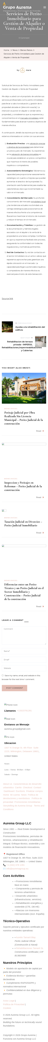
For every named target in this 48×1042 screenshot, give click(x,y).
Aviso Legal (9, 1001)
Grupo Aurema (17, 7)
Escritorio (21, 791)
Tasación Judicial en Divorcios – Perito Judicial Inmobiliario (23, 523)
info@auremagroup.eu (17, 868)
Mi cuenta (15, 795)
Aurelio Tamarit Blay (26, 937)
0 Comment (24, 37)
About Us (8, 784)
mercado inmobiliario (29, 118)
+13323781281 (24, 710)
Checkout (28, 787)
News (24, 795)
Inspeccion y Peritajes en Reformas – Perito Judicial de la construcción (23, 486)
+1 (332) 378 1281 (15, 865)
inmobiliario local (38, 202)
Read (38, 431)
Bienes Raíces (10, 409)
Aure (28, 70)
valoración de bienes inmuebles (25, 154)
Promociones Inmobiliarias (28, 802)
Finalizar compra (34, 791)
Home (6, 795)
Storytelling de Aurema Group (18, 805)
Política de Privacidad (13, 1004)
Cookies (7, 1008)
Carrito (19, 787)
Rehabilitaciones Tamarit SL (29, 948)
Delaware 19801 (31, 751)
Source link (7, 298)
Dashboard (10, 791)
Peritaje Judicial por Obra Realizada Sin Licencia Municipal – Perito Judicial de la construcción (23, 418)
